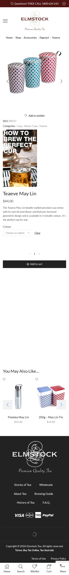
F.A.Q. (46, 502)
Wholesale (46, 484)
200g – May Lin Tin (51, 417)
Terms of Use (38, 558)
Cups (19, 126)
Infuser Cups (31, 126)
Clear (37, 232)
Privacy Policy (58, 558)
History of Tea (25, 502)
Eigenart (44, 37)
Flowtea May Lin (18, 417)
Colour (7, 226)
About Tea (20, 493)
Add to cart (36, 264)
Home (9, 37)
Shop (18, 37)
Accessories (30, 37)
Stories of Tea (22, 484)
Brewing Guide (43, 493)
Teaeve (56, 37)
